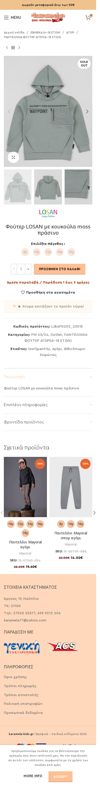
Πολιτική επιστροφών (23, 704)
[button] (9, 111)
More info (33, 776)
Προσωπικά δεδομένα (23, 713)
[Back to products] (13, 48)
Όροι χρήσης (15, 677)
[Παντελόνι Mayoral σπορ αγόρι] (71, 487)
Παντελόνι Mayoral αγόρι (25, 545)
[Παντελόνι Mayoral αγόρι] (25, 487)
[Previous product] (7, 48)
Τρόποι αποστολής (21, 695)
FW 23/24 (39, 335)
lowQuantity (39, 349)
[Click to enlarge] (13, 157)
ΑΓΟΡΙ (70, 32)
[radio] (25, 252)
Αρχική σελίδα (14, 32)
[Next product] (19, 48)
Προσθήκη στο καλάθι (59, 269)
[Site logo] (48, 17)
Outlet (56, 335)
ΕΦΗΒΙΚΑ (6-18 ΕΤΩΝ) (45, 32)
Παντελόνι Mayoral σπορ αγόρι (70, 536)
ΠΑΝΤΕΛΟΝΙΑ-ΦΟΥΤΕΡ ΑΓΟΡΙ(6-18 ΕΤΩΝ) (32, 37)
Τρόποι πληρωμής (20, 686)
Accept (60, 776)
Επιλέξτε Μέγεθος (47, 244)
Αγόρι (57, 349)
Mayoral (25, 553)
